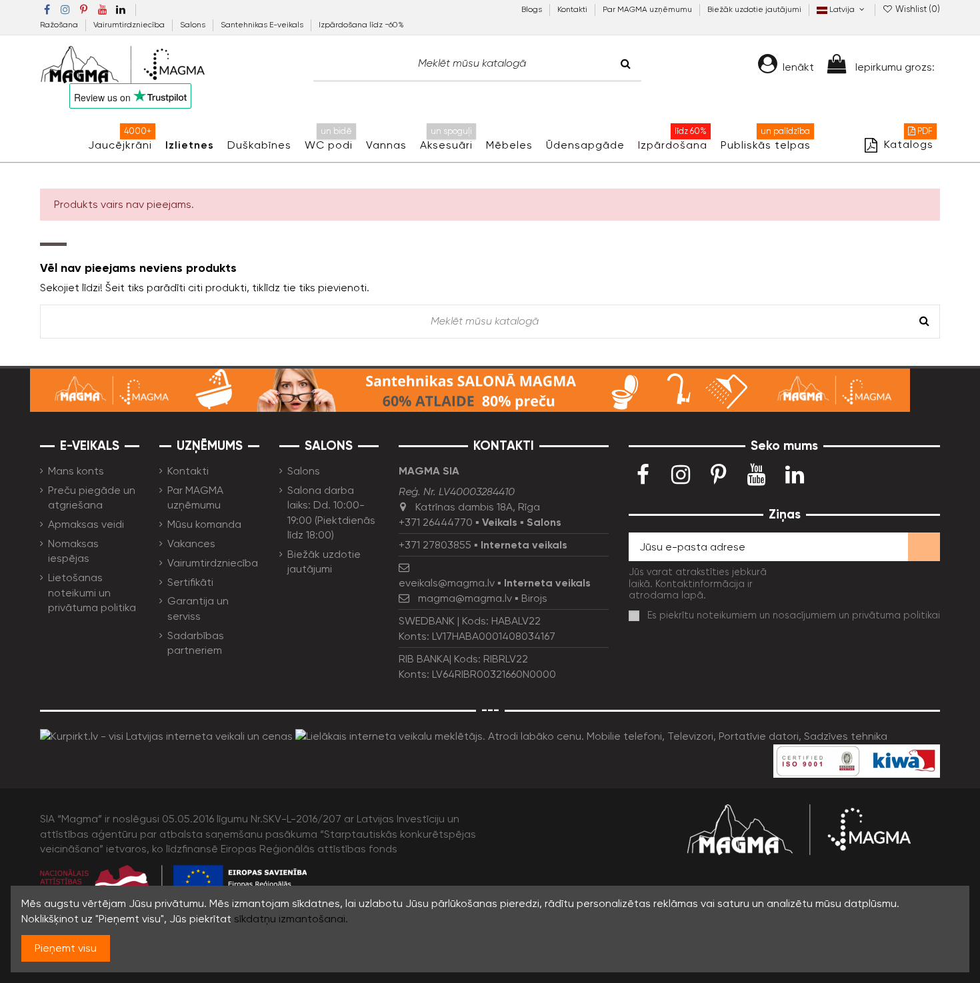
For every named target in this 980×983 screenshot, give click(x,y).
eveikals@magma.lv (447, 582)
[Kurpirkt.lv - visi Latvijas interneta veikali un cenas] (166, 735)
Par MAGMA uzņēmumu (648, 9)
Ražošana (60, 24)
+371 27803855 (435, 544)
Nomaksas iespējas (73, 550)
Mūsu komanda (204, 524)
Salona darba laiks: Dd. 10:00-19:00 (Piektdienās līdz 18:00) (331, 512)
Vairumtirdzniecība (130, 24)
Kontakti (573, 9)
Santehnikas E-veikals (263, 24)
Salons (193, 24)
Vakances (191, 543)
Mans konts (76, 471)
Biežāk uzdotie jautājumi (754, 9)
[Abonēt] (924, 546)
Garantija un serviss (198, 608)
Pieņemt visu (66, 948)
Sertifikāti (190, 582)
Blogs (532, 9)
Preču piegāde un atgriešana (91, 497)
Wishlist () (916, 9)
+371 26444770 (436, 522)
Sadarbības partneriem (195, 642)
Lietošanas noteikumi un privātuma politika (92, 592)
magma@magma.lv (465, 598)
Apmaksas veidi (86, 524)
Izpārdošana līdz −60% (361, 24)
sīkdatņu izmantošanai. (291, 918)
